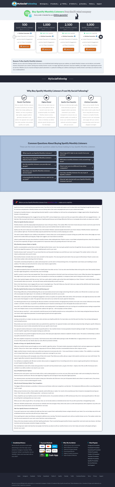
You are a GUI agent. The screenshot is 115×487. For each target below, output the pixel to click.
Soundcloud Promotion (94, 450)
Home (18, 476)
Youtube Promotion (93, 456)
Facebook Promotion (94, 447)
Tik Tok (39, 476)
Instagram (44, 4)
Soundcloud (46, 476)
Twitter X (73, 4)
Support (99, 4)
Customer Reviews (80, 476)
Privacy (95, 476)
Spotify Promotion (93, 460)
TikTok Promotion (93, 452)
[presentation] (101, 37)
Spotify (60, 476)
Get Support (91, 465)
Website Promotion (93, 458)
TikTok (64, 4)
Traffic (72, 476)
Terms (89, 476)
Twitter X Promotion (93, 454)
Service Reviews (92, 463)
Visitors (91, 4)
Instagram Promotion (94, 445)
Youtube (83, 4)
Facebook (54, 4)
